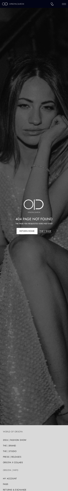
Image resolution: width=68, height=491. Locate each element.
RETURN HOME (27, 231)
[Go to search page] (52, 4)
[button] (52, 4)
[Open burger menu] (64, 4)
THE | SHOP (45, 231)
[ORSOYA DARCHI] (13, 4)
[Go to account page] (58, 4)
